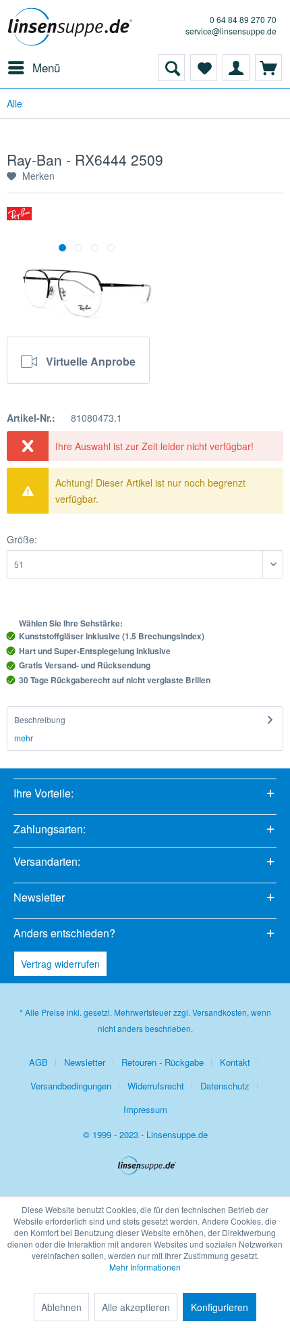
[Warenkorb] (268, 67)
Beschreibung (39, 719)
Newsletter (84, 1062)
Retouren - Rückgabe (162, 1062)
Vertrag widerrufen (60, 963)
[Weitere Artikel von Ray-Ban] (19, 218)
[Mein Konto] (236, 67)
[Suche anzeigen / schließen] (171, 67)
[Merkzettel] (203, 67)
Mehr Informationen (145, 1267)
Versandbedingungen (70, 1085)
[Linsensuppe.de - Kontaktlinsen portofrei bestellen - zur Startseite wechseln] (72, 27)
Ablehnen (61, 1307)
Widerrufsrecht (155, 1085)
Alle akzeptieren (136, 1307)
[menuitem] (33, 67)
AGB (38, 1062)
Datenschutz (225, 1085)
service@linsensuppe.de (231, 30)
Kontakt (235, 1062)
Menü (46, 67)
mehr (23, 737)
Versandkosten (219, 1012)
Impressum (145, 1109)
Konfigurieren (219, 1307)
